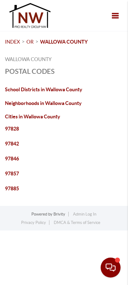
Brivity (59, 214)
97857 (12, 173)
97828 (12, 128)
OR (30, 42)
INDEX (12, 42)
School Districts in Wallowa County (43, 89)
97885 (12, 188)
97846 (12, 158)
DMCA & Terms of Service (77, 222)
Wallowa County (64, 42)
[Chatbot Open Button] (111, 268)
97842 (12, 143)
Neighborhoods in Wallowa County (43, 103)
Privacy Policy (33, 222)
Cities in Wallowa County (32, 116)
